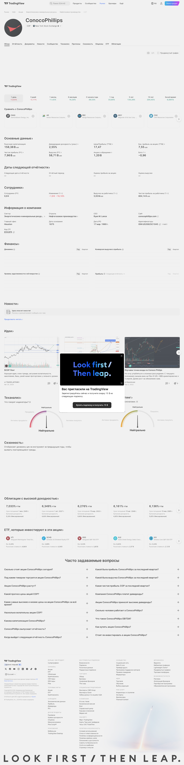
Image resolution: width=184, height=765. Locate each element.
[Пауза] (121, 383)
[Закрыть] (121, 355)
